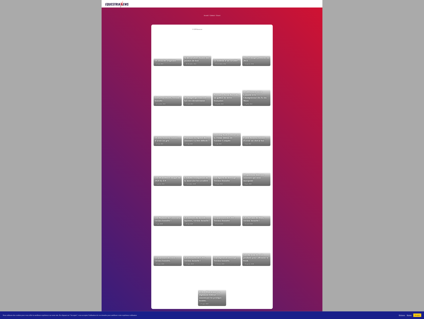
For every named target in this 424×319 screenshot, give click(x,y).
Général (212, 15)
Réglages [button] (402, 315)
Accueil (206, 15)
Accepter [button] (417, 315)
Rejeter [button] (409, 315)
